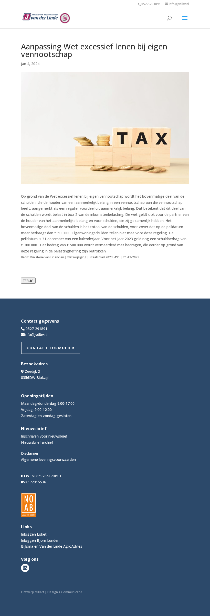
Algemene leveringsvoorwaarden (48, 459)
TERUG (28, 280)
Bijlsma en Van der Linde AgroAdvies (51, 546)
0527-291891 (151, 4)
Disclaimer (29, 453)
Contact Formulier (51, 347)
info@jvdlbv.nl (36, 334)
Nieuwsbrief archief (37, 442)
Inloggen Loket (34, 534)
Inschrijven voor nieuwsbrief (44, 436)
